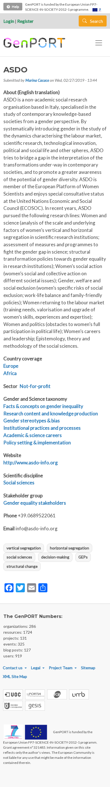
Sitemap (88, 667)
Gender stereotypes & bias (31, 421)
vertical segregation (23, 548)
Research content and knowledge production (50, 413)
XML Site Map (15, 676)
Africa (10, 373)
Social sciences (18, 482)
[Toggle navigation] (99, 42)
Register (25, 21)
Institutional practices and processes (42, 428)
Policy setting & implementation (37, 442)
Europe (10, 366)
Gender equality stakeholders (34, 503)
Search (96, 21)
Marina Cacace (37, 80)
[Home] (35, 42)
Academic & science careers (32, 435)
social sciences (19, 557)
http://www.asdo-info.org (30, 462)
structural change (22, 566)
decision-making (55, 557)
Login (8, 21)
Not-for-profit (35, 386)
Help (15, 7)
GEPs (83, 557)
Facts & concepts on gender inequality (43, 406)
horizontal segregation (69, 548)
